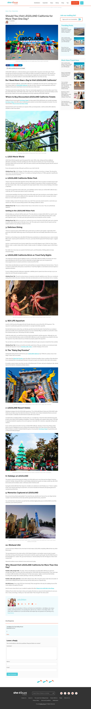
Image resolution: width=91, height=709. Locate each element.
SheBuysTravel (42, 704)
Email (8, 667)
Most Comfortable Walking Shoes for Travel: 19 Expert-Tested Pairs (65, 74)
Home (7, 11)
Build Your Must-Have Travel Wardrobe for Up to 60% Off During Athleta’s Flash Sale (66, 94)
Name (8, 661)
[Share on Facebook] (8, 65)
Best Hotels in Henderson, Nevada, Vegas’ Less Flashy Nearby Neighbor (66, 30)
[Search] (53, 693)
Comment (9, 646)
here (60, 7)
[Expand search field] (81, 3)
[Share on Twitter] (12, 65)
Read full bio (11, 613)
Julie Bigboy (12, 20)
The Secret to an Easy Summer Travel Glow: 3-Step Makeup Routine (66, 103)
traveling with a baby (26, 346)
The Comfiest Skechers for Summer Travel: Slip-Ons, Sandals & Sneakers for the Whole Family (66, 85)
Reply (8, 634)
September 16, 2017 (11, 628)
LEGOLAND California (21, 85)
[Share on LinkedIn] (20, 65)
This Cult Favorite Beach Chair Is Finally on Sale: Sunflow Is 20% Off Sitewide (66, 39)
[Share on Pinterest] (16, 65)
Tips (10, 11)
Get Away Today (24, 100)
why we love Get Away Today (20, 103)
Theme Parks (15, 11)
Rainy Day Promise (18, 358)
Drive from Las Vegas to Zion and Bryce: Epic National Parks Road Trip (66, 49)
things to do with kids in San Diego (45, 588)
